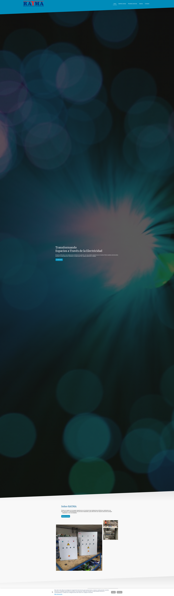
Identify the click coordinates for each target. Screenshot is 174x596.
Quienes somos (65, 516)
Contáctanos (59, 259)
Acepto (113, 592)
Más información (58, 594)
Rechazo (119, 592)
